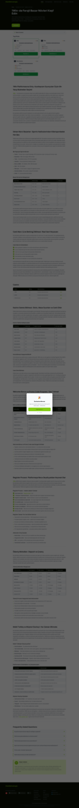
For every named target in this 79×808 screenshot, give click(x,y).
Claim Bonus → (39, 409)
